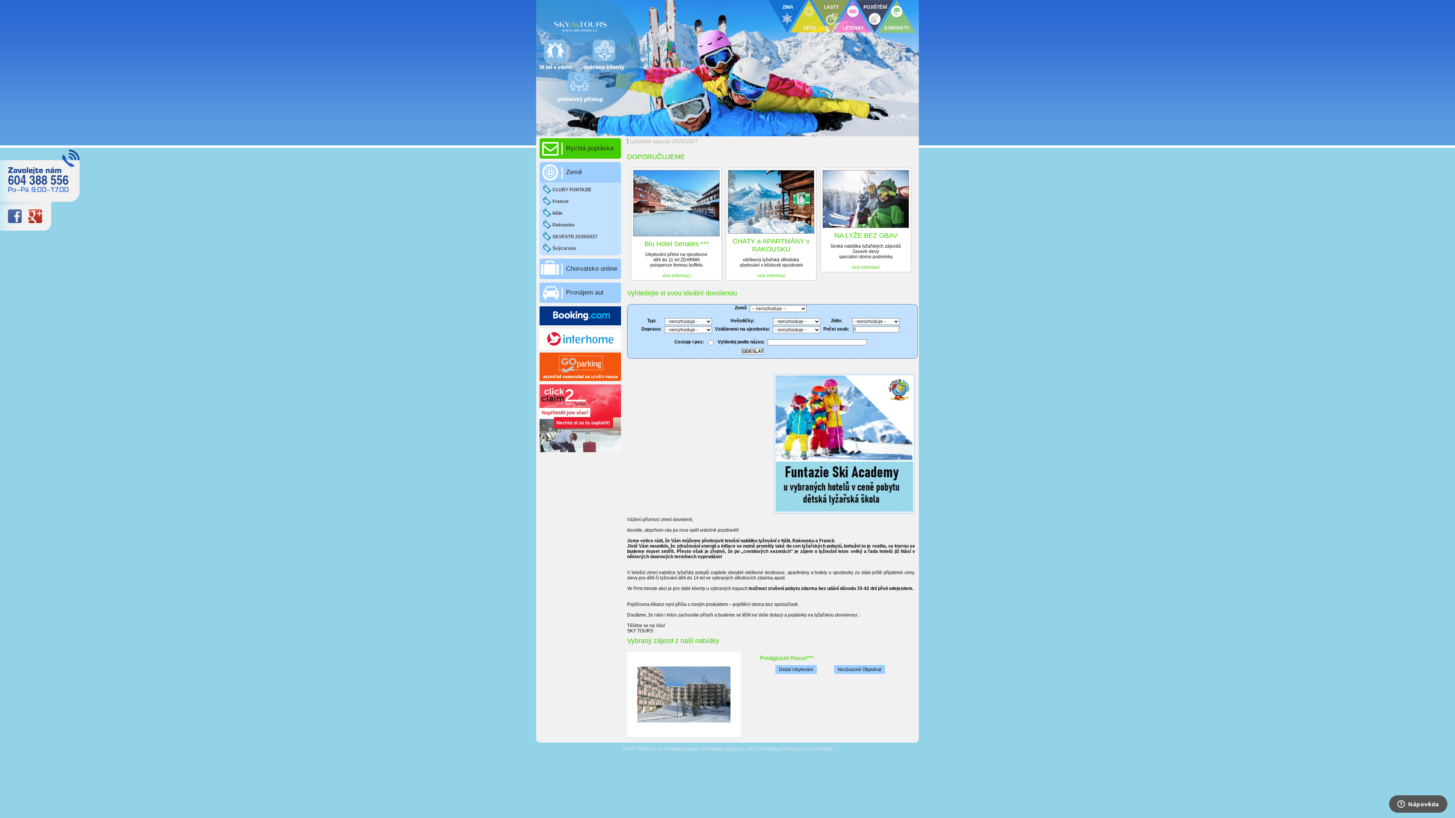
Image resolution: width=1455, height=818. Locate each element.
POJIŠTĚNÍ (875, 7)
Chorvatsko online (591, 268)
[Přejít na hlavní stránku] (629, 25)
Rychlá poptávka (589, 148)
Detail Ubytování (796, 669)
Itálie (557, 213)
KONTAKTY (896, 28)
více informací (676, 275)
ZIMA (787, 7)
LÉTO (809, 28)
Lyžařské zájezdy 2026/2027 (664, 141)
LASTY (831, 7)
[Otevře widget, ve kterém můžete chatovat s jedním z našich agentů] (1418, 804)
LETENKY (853, 28)
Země (574, 172)
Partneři (825, 749)
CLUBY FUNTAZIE (571, 189)
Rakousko (563, 225)
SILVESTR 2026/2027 (575, 236)
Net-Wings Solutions (723, 749)
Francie (560, 201)
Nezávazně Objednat (859, 669)
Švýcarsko (564, 248)
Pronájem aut (585, 292)
